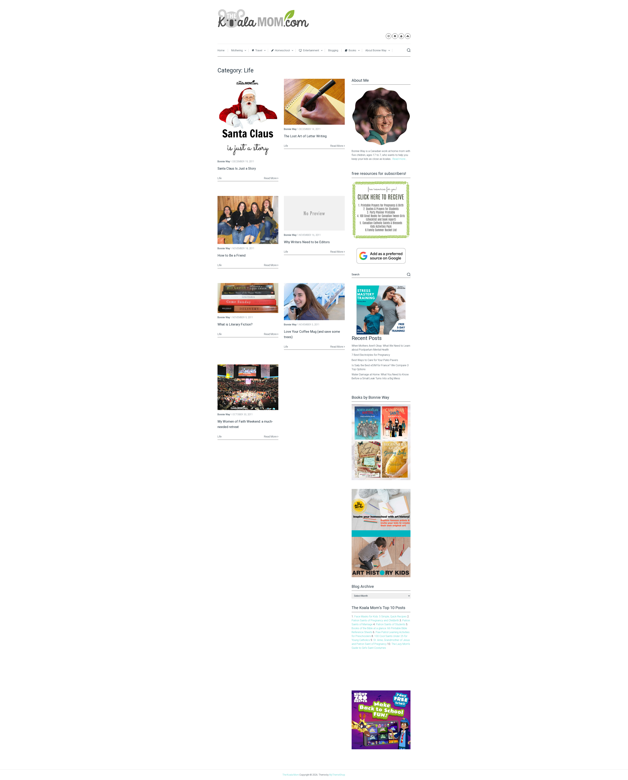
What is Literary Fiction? (235, 324)
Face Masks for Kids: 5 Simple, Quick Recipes (380, 616)
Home (221, 50)
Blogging (333, 50)
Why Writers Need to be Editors (307, 242)
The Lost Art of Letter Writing (305, 136)
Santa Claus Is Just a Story (237, 168)
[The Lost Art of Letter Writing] (314, 102)
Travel (258, 50)
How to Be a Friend (231, 255)
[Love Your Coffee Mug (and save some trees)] (314, 301)
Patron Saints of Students (390, 624)
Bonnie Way (224, 161)
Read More (270, 178)
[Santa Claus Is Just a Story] (248, 118)
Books (352, 50)
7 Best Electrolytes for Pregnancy (371, 354)
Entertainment (311, 50)
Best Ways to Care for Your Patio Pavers (375, 360)
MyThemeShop (337, 774)
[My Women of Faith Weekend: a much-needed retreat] (248, 387)
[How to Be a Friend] (248, 220)
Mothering (237, 50)
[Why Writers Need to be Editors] (314, 213)
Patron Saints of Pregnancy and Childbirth (375, 620)
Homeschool (282, 50)
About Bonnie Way (375, 50)
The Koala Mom (290, 774)
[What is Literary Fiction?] (248, 298)
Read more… (399, 158)
